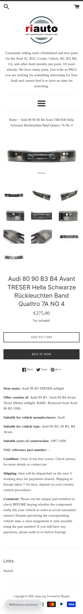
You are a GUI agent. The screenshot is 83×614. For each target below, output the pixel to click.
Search (8, 571)
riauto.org (40, 596)
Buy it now (41, 354)
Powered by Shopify (58, 596)
